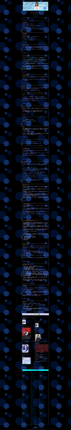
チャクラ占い (24, 388)
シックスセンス (42, 399)
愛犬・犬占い (42, 419)
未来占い (24, 395)
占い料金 (23, 343)
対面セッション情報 (25, 401)
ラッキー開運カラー (25, 398)
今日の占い (33, 398)
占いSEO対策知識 (34, 416)
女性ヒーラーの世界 (34, 402)
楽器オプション (42, 423)
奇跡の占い (42, 416)
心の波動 (42, 405)
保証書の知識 (24, 383)
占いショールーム (34, 372)
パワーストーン (25, 384)
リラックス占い (34, 401)
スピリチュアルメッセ (34, 387)
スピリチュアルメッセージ (26, 419)
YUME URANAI (34, 384)
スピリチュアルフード (34, 405)
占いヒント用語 (42, 398)
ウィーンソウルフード (26, 413)
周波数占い (33, 394)
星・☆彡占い (42, 391)
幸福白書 (24, 416)
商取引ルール (33, 406)
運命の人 (33, 383)
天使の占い (24, 394)
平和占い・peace (25, 402)
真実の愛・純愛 (25, 409)
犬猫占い (24, 423)
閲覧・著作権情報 (25, 405)
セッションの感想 (25, 377)
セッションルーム (43, 394)
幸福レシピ (24, 391)
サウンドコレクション (34, 420)
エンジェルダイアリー (34, 380)
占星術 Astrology (43, 387)
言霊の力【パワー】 (43, 412)
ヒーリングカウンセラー (43, 376)
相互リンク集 (33, 391)
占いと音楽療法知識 (25, 406)
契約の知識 (33, 409)
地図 (40, 328)
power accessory (34, 412)
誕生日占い (42, 383)
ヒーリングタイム (43, 409)
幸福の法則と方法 (43, 373)
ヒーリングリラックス (34, 388)
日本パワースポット (25, 412)
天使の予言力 (33, 395)
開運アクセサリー (34, 417)
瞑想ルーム (42, 388)
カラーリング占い (34, 377)
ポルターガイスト (34, 423)
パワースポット (25, 420)
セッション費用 (34, 376)
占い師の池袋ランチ (43, 420)
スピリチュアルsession (43, 402)
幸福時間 (33, 373)
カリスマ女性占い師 (25, 373)
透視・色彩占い (25, 387)
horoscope (42, 384)
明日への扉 (42, 395)
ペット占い (24, 380)
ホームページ (24, 356)
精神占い (42, 380)
